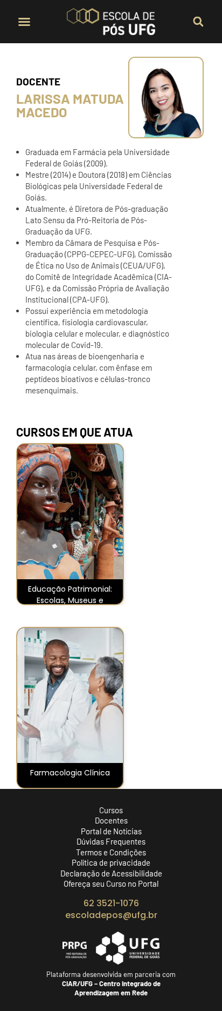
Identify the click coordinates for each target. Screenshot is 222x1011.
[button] (24, 21)
